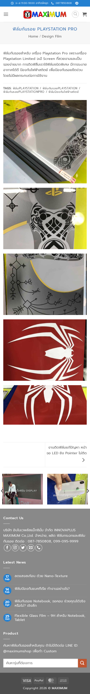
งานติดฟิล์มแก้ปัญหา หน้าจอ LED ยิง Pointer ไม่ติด (67, 450)
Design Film (52, 36)
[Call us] (38, 547)
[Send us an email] (31, 547)
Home (33, 36)
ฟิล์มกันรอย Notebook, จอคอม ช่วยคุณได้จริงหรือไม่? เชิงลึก (50, 603)
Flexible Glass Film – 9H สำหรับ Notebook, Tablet (50, 618)
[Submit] (82, 663)
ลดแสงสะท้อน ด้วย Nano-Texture (41, 576)
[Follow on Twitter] (23, 547)
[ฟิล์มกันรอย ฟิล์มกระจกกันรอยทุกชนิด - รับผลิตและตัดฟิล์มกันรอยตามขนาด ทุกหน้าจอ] (45, 14)
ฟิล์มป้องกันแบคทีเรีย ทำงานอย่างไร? (42, 589)
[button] (6, 14)
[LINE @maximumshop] (77, 3)
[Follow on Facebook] (7, 547)
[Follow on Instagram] (15, 547)
